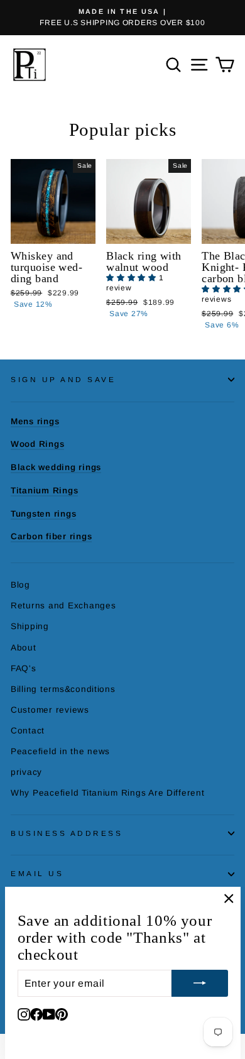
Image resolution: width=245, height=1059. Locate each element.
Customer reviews (50, 710)
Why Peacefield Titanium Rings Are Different (108, 793)
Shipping (30, 626)
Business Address (67, 833)
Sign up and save (63, 379)
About (23, 647)
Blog (20, 585)
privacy (26, 772)
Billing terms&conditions (63, 689)
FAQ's (23, 668)
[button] (132, 277)
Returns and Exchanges (63, 605)
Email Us (37, 873)
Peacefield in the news (60, 751)
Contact (28, 730)
